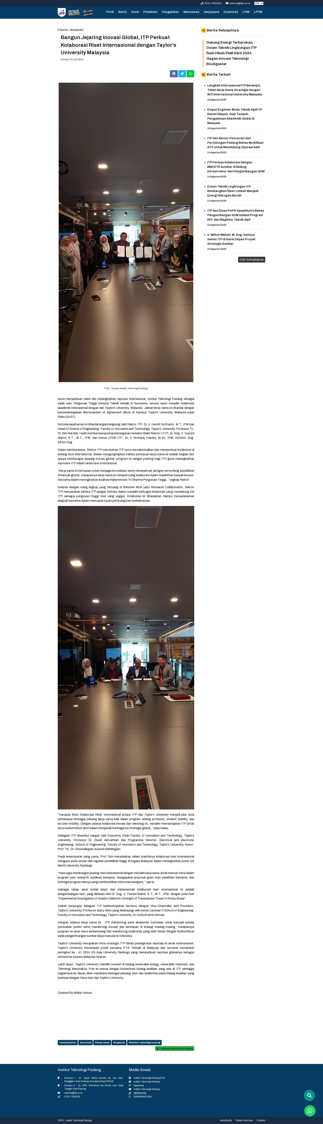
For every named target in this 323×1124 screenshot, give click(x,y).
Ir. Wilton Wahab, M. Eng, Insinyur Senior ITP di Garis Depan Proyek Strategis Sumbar (231, 239)
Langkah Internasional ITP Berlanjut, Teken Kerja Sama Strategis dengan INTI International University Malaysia (234, 90)
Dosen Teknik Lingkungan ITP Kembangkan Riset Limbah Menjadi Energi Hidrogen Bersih (232, 191)
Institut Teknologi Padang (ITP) (149, 1078)
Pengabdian (170, 11)
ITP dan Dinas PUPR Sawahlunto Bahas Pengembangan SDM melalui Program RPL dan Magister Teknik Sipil (235, 215)
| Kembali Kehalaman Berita (176, 1048)
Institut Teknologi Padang (146, 1081)
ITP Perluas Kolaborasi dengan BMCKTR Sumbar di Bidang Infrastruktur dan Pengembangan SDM (235, 167)
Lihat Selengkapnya (252, 259)
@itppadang (140, 1093)
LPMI (246, 11)
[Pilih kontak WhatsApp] (310, 1111)
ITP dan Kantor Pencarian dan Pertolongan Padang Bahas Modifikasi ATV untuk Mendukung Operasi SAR (235, 143)
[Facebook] (174, 73)
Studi (135, 11)
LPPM (258, 11)
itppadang (139, 1085)
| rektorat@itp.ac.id (239, 3)
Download (231, 11)
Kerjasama (211, 11)
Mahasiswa (191, 11)
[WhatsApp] (190, 73)
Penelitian (150, 11)
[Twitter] (182, 73)
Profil (110, 11)
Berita (122, 11)
